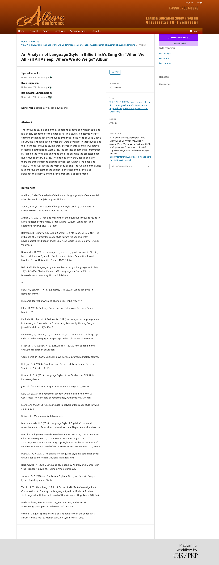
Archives (60, 30)
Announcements (78, 30)
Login (199, 2)
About (96, 30)
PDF (116, 72)
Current (33, 30)
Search (46, 30)
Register (189, 2)
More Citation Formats (122, 166)
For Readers (165, 53)
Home (21, 30)
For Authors (165, 58)
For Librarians (165, 63)
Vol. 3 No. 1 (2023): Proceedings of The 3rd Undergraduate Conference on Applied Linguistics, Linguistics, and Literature (78, 44)
